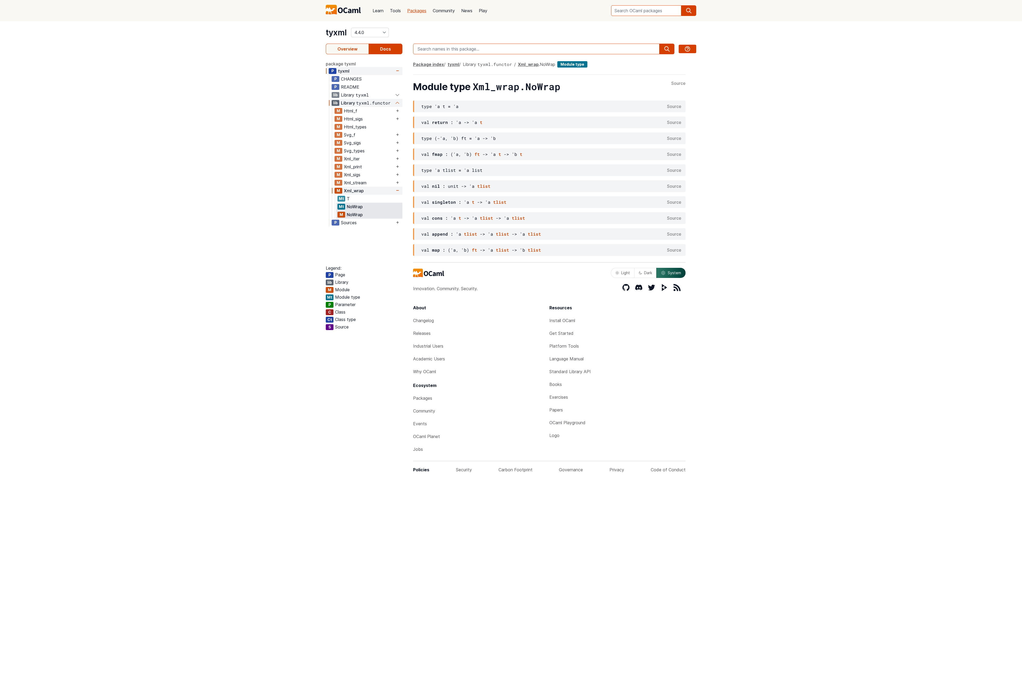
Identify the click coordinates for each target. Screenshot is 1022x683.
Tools (395, 10)
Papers (556, 410)
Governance (571, 469)
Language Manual (566, 358)
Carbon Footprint (515, 469)
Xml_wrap (354, 190)
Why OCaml (424, 371)
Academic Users (429, 358)
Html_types (355, 127)
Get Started (561, 333)
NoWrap (355, 206)
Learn (378, 10)
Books (555, 384)
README (350, 87)
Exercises (558, 397)
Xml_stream (355, 182)
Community (444, 10)
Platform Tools (564, 346)
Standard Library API (570, 371)
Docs (385, 49)
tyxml (336, 32)
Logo (554, 435)
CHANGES (351, 79)
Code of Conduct (668, 469)
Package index (428, 64)
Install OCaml (562, 320)
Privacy (616, 469)
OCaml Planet (426, 436)
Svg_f (349, 135)
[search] (688, 10)
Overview (347, 49)
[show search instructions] (687, 49)
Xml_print (353, 166)
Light (625, 272)
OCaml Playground (567, 422)
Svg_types (354, 150)
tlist (484, 186)
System (674, 272)
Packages (416, 10)
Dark (648, 272)
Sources (349, 222)
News (466, 10)
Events (420, 423)
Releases (422, 333)
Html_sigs (353, 119)
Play (483, 10)
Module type (572, 64)
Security (464, 469)
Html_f (350, 111)
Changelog (423, 320)
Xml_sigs (352, 174)
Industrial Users (428, 346)
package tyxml (341, 63)
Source (678, 83)
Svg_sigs (352, 142)
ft (477, 154)
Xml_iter (352, 158)
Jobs (418, 449)
